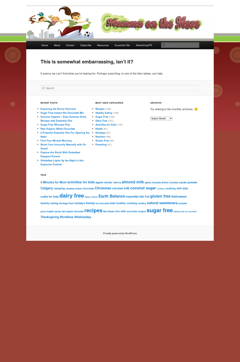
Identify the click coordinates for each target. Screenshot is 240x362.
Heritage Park (66, 203)
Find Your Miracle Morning (56, 140)
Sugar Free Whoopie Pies (55, 124)
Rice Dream (108, 211)
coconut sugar (143, 187)
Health (99, 128)
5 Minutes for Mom (53, 182)
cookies (160, 188)
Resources (103, 45)
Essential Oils (122, 45)
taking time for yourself (185, 211)
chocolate (88, 188)
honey (90, 203)
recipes (93, 210)
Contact (70, 45)
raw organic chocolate (73, 211)
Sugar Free (101, 116)
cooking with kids (176, 188)
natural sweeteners (162, 202)
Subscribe (85, 45)
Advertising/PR (144, 45)
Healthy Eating (103, 112)
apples (148, 182)
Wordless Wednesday (75, 217)
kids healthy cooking (123, 203)
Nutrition (100, 136)
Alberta (117, 182)
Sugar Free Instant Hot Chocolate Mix (62, 112)
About (57, 45)
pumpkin (182, 203)
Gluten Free (102, 140)
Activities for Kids (105, 124)
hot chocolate (102, 203)
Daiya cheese (91, 196)
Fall (147, 196)
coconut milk (121, 188)
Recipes (100, 109)
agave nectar (104, 182)
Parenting (101, 144)
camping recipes (74, 188)
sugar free (160, 210)
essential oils (135, 196)
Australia (156, 182)
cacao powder (188, 182)
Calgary (46, 188)
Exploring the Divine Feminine (58, 109)
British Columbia (170, 182)
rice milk (120, 211)
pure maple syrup (50, 211)
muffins (142, 203)
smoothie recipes (136, 211)
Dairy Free (101, 120)
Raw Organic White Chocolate (57, 128)
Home (44, 45)
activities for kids (81, 182)
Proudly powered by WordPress (120, 233)
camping (59, 188)
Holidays (100, 132)
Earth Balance (111, 196)
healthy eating (49, 203)
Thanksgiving (49, 217)
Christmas (103, 188)
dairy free (71, 195)
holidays (80, 203)
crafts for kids (49, 196)
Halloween (179, 196)
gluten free (160, 196)
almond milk (133, 181)
